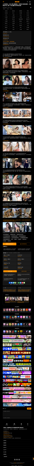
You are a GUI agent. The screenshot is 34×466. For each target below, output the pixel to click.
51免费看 (13, 21)
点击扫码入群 (20, 268)
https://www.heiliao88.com (7, 435)
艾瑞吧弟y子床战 (12, 234)
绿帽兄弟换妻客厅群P (7, 239)
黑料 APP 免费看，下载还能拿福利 (8, 41)
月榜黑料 (19, 239)
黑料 (12, 239)
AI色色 (13, 27)
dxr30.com (5, 260)
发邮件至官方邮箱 (23, 271)
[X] (17, 283)
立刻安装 (5, 264)
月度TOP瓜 (24, 239)
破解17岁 (28, 21)
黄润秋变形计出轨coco (7, 237)
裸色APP (28, 29)
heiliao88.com (5, 39)
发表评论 (29, 408)
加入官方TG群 (10, 271)
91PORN (20, 23)
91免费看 (6, 21)
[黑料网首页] (17, 2)
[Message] (24, 283)
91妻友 (28, 25)
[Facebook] (11, 283)
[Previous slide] (4, 299)
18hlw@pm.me (5, 44)
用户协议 (13, 465)
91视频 (13, 29)
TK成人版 (28, 23)
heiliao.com (19, 256)
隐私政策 (16, 465)
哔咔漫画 (28, 27)
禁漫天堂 (20, 25)
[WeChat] (15, 283)
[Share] (9, 283)
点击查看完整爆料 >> (6, 57)
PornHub (6, 25)
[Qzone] (20, 283)
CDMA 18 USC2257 (20, 465)
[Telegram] (13, 283)
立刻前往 (19, 264)
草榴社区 (6, 27)
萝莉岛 (13, 25)
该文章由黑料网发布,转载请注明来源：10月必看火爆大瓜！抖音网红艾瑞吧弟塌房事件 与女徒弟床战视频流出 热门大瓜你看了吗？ (16, 221)
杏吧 (6, 29)
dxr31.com (19, 260)
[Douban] (19, 283)
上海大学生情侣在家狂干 (15, 237)
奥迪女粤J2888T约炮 (20, 234)
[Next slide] (30, 299)
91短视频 (13, 23)
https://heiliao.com (6, 36)
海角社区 (6, 23)
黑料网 (15, 239)
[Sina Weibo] (22, 283)
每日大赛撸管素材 (6, 234)
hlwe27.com (5, 33)
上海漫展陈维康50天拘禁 (23, 237)
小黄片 (21, 27)
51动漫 (21, 29)
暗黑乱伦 (20, 21)
